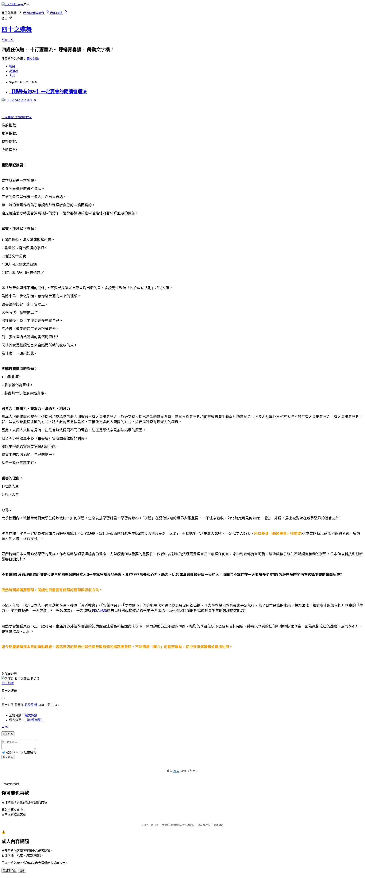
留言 (37, 704)
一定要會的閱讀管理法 (17, 117)
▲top (5, 726)
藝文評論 (31, 715)
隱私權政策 (204, 825)
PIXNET (154, 825)
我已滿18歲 (9, 870)
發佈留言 (8, 757)
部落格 (13, 71)
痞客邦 (28, 704)
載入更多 (8, 734)
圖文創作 (33, 58)
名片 (12, 75)
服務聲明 (219, 825)
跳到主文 (8, 40)
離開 (21, 870)
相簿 (12, 66)
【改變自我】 (34, 720)
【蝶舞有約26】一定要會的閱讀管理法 (48, 91)
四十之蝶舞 (17, 29)
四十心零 (8, 683)
